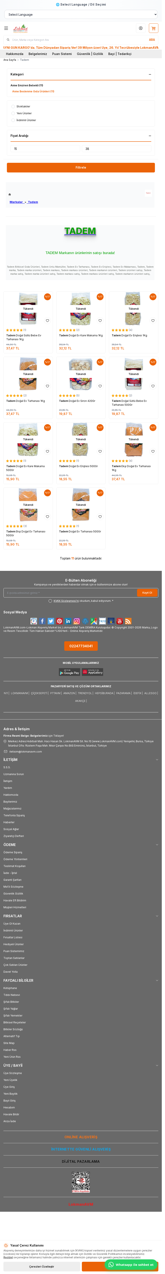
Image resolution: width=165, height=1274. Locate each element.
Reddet (8, 1257)
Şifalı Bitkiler (11, 1001)
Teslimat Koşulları (14, 866)
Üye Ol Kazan (11, 923)
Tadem (32, 202)
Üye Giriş (9, 1086)
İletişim (7, 781)
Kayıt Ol (147, 592)
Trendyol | (85, 693)
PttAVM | (56, 693)
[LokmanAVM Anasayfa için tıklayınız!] (23, 194)
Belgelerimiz (38, 54)
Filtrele (81, 167)
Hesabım (9, 1107)
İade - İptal (10, 873)
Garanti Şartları (12, 879)
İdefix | (138, 693)
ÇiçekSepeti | (40, 693)
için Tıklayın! (33, 735)
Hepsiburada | (105, 693)
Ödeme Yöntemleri (15, 859)
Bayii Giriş (9, 1100)
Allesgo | (151, 693)
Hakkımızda (14, 54)
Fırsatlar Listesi (12, 937)
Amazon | (69, 693)
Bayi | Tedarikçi (119, 54)
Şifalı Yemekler (12, 1015)
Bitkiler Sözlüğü (13, 1029)
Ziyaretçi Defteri (13, 836)
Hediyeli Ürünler (13, 944)
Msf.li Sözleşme (13, 886)
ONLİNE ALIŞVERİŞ (80, 1137)
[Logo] (33, 28)
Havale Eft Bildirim (14, 900)
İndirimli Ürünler (13, 930)
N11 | (6, 693)
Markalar (17, 202)
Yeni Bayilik (10, 1093)
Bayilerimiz (10, 801)
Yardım (7, 787)
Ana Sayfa (9, 59)
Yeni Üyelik (10, 1080)
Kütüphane (10, 988)
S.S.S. (7, 767)
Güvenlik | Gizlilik (90, 54)
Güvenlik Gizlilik (13, 893)
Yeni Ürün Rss (12, 1056)
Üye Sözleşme (12, 1073)
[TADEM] (148, 193)
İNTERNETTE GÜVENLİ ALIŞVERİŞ (81, 1149)
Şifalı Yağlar (10, 1008)
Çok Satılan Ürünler (15, 964)
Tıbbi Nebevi (11, 995)
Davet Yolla (10, 971)
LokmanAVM (81, 1204)
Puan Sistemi (62, 54)
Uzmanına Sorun (13, 774)
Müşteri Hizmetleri (14, 907)
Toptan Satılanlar (13, 958)
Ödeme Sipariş (12, 852)
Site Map (9, 1043)
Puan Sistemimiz (13, 951)
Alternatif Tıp (11, 1036)
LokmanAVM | (20, 693)
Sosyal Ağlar (11, 829)
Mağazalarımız (12, 808)
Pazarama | (124, 693)
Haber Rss (10, 1050)
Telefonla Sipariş (14, 815)
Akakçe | (81, 701)
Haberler (8, 822)
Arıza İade (9, 1121)
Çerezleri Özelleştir (41, 1266)
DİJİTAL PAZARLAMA (81, 1161)
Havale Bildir (11, 1114)
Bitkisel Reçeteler (14, 1022)
